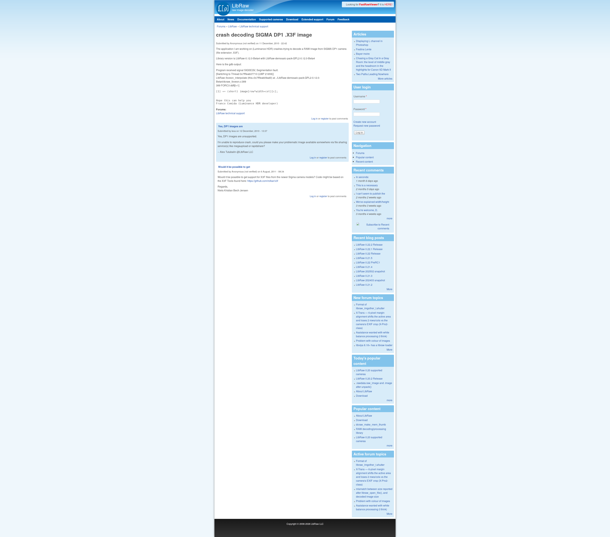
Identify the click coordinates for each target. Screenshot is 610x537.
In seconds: (362, 177)
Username (360, 96)
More (389, 289)
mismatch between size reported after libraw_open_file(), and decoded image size (374, 492)
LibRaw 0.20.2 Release (369, 378)
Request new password (366, 125)
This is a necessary (367, 185)
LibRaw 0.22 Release (368, 253)
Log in (314, 118)
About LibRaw (364, 391)
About (220, 19)
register (325, 118)
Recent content (364, 161)
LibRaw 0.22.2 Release (369, 244)
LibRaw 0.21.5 (364, 258)
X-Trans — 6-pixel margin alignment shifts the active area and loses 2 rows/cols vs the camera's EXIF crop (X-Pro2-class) (373, 320)
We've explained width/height (372, 202)
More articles (385, 78)
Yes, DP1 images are (230, 126)
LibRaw (240, 5)
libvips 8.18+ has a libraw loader (374, 345)
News (230, 19)
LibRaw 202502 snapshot (370, 271)
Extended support (312, 19)
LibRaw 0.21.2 (364, 284)
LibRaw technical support (254, 26)
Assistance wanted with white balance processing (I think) (372, 334)
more (389, 218)
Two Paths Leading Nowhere (372, 74)
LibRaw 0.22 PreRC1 (368, 262)
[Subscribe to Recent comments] (373, 226)
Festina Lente (363, 49)
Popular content (365, 157)
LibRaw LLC (317, 523)
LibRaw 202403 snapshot (370, 280)
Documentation (246, 19)
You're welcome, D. (367, 210)
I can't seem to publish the (370, 193)
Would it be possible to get (234, 167)
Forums (221, 26)
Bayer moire (363, 54)
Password (359, 109)
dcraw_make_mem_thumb (371, 424)
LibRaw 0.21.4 (364, 267)
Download (292, 19)
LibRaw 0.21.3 (364, 276)
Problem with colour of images (373, 340)
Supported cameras (271, 19)
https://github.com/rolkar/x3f (262, 181)
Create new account (364, 122)
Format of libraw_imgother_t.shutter (370, 306)
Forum (330, 19)
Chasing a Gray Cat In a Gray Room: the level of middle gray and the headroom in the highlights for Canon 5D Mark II (373, 63)
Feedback (343, 19)
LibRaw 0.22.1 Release (369, 249)
